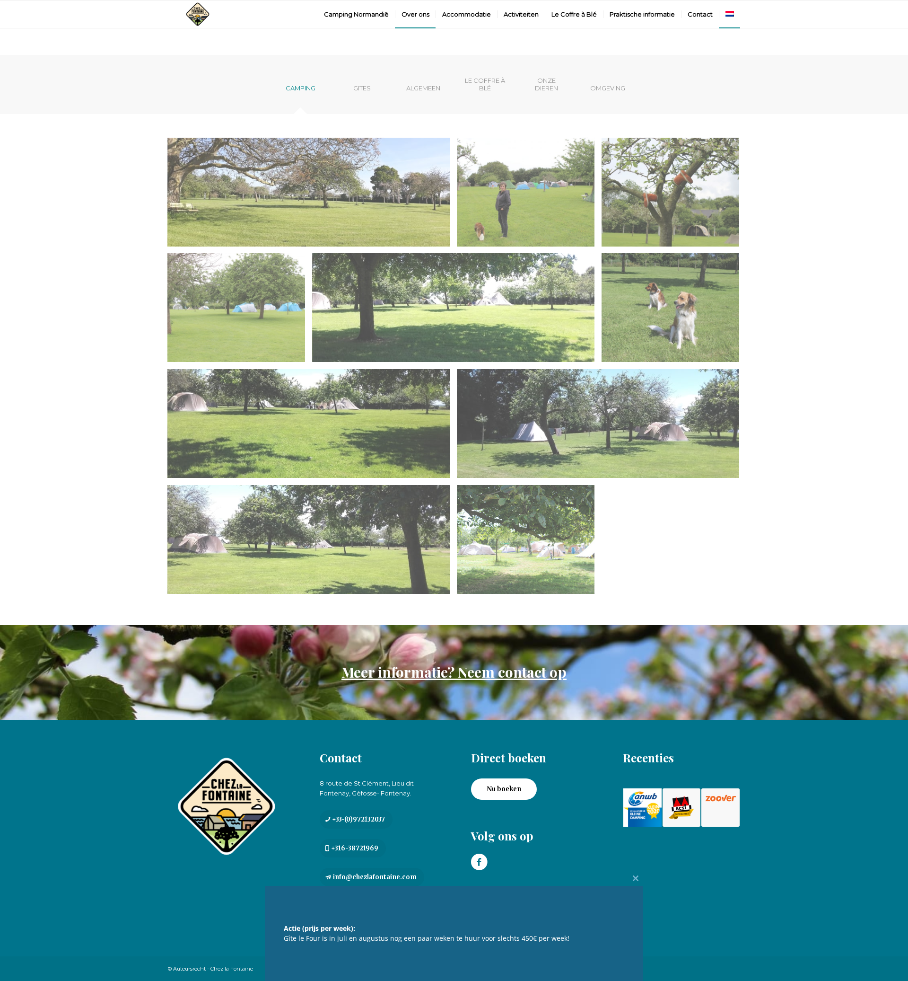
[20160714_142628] (312, 427)
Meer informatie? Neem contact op (454, 672)
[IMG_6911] (239, 311)
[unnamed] (529, 543)
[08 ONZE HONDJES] (674, 311)
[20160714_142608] (601, 427)
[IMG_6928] (529, 196)
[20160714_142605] (312, 543)
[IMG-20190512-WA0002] (312, 196)
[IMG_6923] (674, 196)
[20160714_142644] (457, 311)
